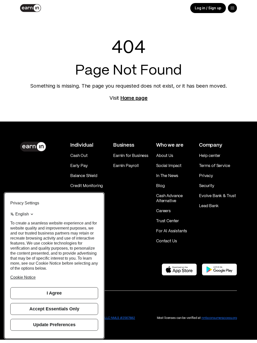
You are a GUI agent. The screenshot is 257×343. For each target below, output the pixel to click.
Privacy (206, 175)
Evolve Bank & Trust (217, 195)
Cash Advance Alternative (169, 198)
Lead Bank (209, 205)
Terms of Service (214, 165)
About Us (164, 155)
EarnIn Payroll (126, 165)
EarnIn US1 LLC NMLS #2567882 (112, 318)
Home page (134, 98)
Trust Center (167, 220)
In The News (167, 175)
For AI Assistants (171, 231)
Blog (160, 185)
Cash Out (79, 155)
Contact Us (166, 241)
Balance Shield (83, 175)
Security (206, 185)
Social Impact (168, 165)
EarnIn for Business (130, 155)
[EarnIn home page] (30, 8)
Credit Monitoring (86, 185)
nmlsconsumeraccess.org (219, 318)
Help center (209, 155)
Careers (163, 210)
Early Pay (79, 165)
